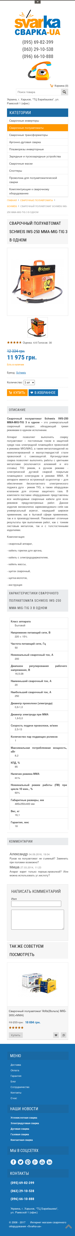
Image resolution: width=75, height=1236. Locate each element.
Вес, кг (15, 811)
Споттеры (15, 170)
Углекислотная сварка (24, 1117)
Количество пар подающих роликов (34, 736)
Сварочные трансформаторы (28, 135)
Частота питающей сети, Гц (28, 643)
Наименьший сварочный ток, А (31, 681)
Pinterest (28, 1162)
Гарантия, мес (20, 822)
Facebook (13, 1162)
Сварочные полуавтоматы (26, 128)
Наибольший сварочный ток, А (31, 692)
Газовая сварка (20, 1134)
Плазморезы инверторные (26, 149)
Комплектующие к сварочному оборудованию (29, 191)
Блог (13, 1081)
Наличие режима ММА (25, 774)
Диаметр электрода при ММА (29, 714)
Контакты (16, 1092)
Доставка (16, 1064)
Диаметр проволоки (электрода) (31, 703)
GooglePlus (35, 1162)
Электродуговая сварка (25, 1123)
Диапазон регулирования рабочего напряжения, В (39, 668)
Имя (14, 899)
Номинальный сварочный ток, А (32, 655)
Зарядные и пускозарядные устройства (35, 156)
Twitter (20, 1162)
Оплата (15, 1070)
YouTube (42, 1162)
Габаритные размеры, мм (27, 800)
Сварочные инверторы (24, 120)
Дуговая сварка (20, 1128)
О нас (14, 1098)
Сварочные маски (21, 163)
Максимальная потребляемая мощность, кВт (39, 750)
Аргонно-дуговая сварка (25, 142)
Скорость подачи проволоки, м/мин (34, 725)
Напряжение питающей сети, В (30, 632)
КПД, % (15, 762)
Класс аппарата (21, 621)
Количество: (15, 382)
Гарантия (16, 1075)
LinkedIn (49, 1162)
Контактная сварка (22, 1140)
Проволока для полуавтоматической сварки (33, 180)
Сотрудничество (20, 1087)
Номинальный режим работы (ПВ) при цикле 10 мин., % (39, 787)
